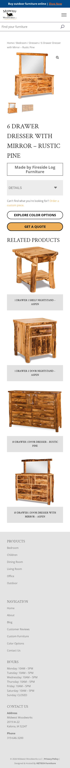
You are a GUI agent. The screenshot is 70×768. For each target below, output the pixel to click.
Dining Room (15, 562)
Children (12, 555)
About (10, 615)
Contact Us (14, 650)
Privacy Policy (51, 758)
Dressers (34, 42)
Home (10, 42)
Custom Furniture (18, 636)
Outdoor (12, 583)
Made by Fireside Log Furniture (35, 169)
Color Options (15, 643)
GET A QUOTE (35, 226)
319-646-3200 (15, 738)
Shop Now (55, 4)
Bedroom (21, 42)
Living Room (14, 569)
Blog (9, 622)
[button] (57, 57)
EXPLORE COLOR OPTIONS (35, 215)
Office (10, 576)
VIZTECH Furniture (46, 763)
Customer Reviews (18, 629)
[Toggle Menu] (64, 15)
